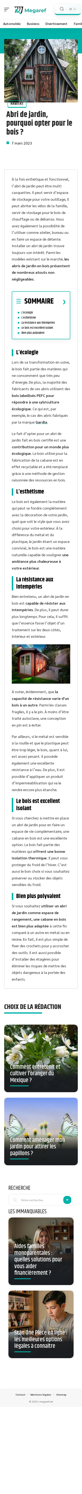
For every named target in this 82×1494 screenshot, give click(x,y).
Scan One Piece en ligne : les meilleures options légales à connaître (40, 1339)
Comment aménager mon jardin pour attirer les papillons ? (37, 1146)
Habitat (17, 104)
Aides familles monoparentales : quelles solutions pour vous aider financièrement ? (38, 1260)
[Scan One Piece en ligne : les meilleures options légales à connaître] (41, 1324)
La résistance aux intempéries (38, 322)
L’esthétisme (28, 317)
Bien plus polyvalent (32, 332)
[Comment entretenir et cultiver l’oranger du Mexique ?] (41, 1058)
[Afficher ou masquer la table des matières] (60, 301)
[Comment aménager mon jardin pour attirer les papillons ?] (41, 1131)
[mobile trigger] (7, 9)
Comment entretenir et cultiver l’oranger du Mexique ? (35, 1073)
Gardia (41, 422)
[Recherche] (62, 9)
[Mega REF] (30, 9)
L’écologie (27, 312)
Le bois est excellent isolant (37, 327)
